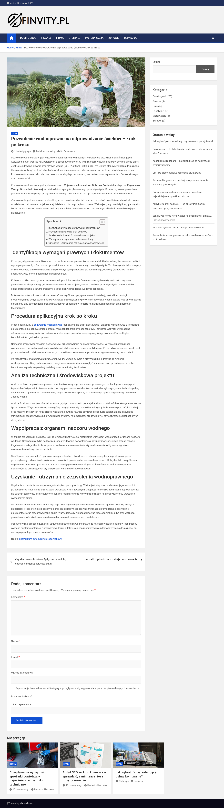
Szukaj (156, 61)
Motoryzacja (94, 37)
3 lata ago (124, 781)
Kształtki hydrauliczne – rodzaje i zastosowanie (111, 559)
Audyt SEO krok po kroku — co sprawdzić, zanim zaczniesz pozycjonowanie (84, 776)
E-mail (15, 657)
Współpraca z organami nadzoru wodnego (71, 239)
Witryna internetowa (22, 672)
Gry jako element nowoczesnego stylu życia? (177, 172)
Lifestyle (74, 37)
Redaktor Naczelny (45, 151)
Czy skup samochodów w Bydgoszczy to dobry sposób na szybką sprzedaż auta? (41, 561)
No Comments (68, 151)
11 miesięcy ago (22, 151)
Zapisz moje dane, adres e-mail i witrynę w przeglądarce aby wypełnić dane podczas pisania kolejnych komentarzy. (77, 688)
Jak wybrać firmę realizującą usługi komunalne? (136, 774)
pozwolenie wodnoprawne (48, 324)
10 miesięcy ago (21, 789)
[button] (100, 222)
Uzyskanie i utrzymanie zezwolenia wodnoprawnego (76, 243)
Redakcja (130, 37)
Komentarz (18, 597)
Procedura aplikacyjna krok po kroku (68, 231)
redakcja (138, 781)
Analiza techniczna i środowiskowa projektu (72, 235)
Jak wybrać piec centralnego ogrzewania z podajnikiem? (183, 141)
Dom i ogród (28, 37)
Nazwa (15, 641)
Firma (60, 37)
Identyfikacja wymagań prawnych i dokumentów (74, 228)
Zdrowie (113, 37)
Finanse (46, 37)
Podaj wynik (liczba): (22, 696)
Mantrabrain (26, 803)
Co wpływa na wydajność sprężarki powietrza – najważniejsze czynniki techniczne (27, 778)
